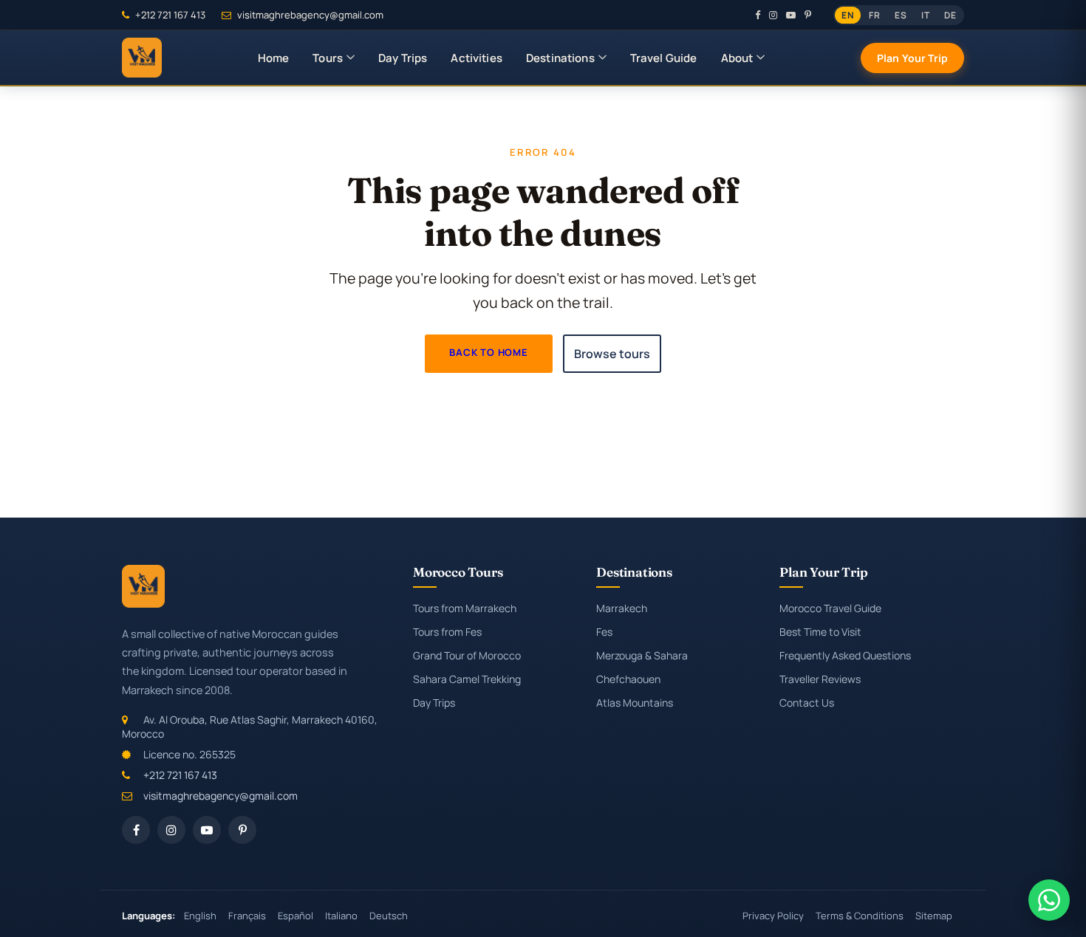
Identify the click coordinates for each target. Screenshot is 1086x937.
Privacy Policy (773, 915)
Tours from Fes (447, 632)
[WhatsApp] (1049, 900)
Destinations (560, 58)
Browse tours (612, 354)
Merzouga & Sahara (642, 655)
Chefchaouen (628, 679)
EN (847, 15)
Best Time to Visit (820, 632)
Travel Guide (663, 58)
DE (950, 15)
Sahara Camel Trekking (467, 679)
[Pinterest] (808, 14)
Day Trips (402, 58)
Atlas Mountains (634, 703)
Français (247, 915)
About (737, 58)
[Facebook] (757, 14)
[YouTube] (791, 14)
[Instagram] (773, 14)
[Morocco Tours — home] (142, 58)
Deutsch (388, 915)
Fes (604, 632)
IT (925, 15)
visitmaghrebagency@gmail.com (309, 14)
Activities (476, 58)
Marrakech (621, 608)
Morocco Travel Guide (830, 608)
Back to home (488, 352)
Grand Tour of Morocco (467, 655)
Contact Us (806, 703)
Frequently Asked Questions (845, 655)
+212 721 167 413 (169, 14)
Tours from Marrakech (464, 608)
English (200, 915)
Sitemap (933, 915)
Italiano (341, 915)
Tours (328, 58)
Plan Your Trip (912, 58)
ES (900, 15)
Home (274, 58)
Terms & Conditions (860, 915)
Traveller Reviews (820, 679)
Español (295, 915)
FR (874, 15)
